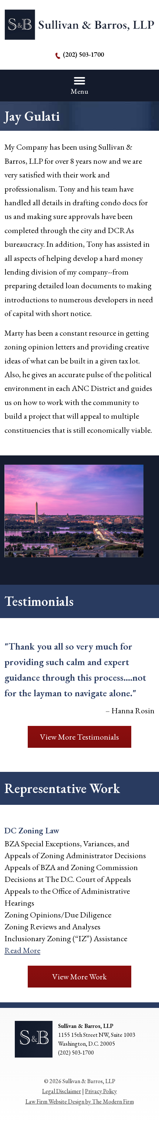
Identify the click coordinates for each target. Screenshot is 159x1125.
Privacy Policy (101, 1091)
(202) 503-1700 (83, 54)
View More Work (79, 976)
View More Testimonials (79, 736)
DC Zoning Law (31, 830)
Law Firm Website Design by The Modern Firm (80, 1101)
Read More (22, 950)
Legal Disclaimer (61, 1091)
